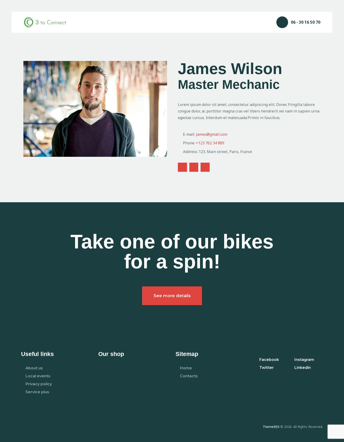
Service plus (37, 392)
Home (186, 368)
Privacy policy (39, 384)
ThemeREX (271, 426)
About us (34, 368)
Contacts (189, 376)
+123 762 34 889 (210, 143)
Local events (38, 376)
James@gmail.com (211, 134)
